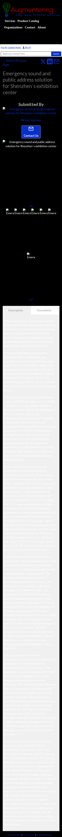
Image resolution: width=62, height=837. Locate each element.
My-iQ (28, 47)
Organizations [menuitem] (13, 27)
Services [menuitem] (10, 21)
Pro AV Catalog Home (11, 47)
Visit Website (32, 120)
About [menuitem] (42, 27)
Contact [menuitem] (30, 27)
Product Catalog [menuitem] (28, 21)
